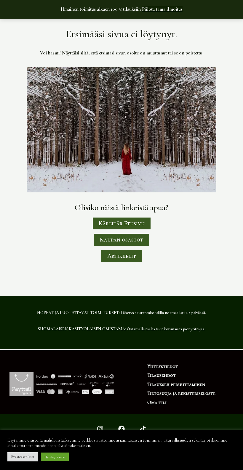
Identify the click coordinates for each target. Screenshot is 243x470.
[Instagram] (100, 429)
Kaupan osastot (121, 239)
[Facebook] (121, 429)
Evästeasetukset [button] (22, 456)
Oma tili (157, 402)
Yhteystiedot (162, 366)
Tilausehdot (161, 375)
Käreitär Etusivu (122, 223)
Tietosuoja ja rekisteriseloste (181, 393)
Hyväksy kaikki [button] (54, 457)
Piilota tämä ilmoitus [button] (162, 9)
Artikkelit (121, 256)
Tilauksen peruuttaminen (176, 384)
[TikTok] (143, 429)
